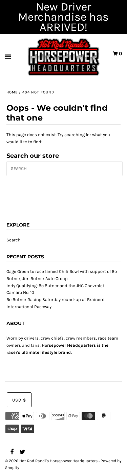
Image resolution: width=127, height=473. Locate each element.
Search (13, 239)
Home (12, 92)
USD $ (19, 400)
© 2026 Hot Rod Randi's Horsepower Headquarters (51, 460)
